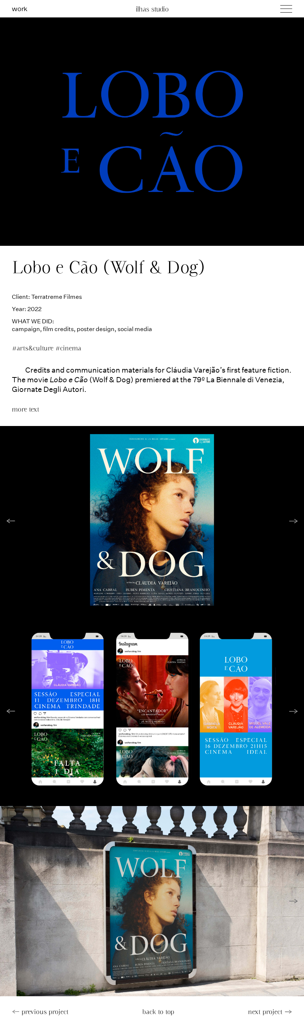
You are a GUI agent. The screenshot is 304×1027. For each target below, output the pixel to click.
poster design (96, 329)
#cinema (68, 347)
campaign (26, 329)
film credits (58, 329)
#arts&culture (33, 347)
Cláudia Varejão (193, 369)
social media (135, 329)
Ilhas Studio (152, 9)
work (19, 8)
